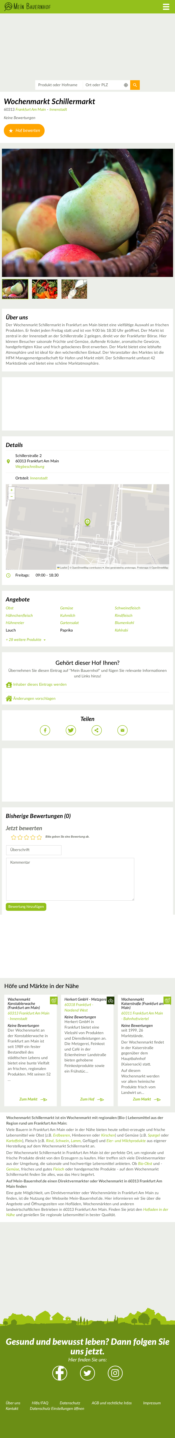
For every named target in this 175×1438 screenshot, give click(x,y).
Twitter (87, 1373)
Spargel (154, 1135)
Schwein (62, 1141)
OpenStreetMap (160, 567)
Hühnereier (15, 623)
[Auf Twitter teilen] (71, 730)
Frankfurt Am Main (31, 110)
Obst (9, 608)
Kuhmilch (67, 616)
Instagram (115, 1373)
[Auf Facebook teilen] (45, 730)
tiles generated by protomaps (120, 567)
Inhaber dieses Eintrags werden (40, 685)
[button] (87, 522)
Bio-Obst (145, 1164)
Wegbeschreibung (29, 467)
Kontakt (12, 1409)
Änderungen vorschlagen (34, 699)
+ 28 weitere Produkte (23, 640)
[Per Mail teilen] (122, 730)
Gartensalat (69, 623)
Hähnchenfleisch (19, 616)
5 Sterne (39, 837)
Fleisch (58, 1169)
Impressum (152, 1403)
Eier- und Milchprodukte (126, 1141)
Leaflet (63, 567)
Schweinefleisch (127, 608)
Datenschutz (70, 1403)
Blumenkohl (124, 623)
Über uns (13, 1403)
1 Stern (13, 837)
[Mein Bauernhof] (65, 6)
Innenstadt (58, 110)
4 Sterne (32, 837)
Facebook (60, 1373)
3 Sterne (26, 837)
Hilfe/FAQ (40, 1403)
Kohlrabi (121, 630)
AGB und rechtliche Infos (112, 1403)
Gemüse (66, 608)
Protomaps (143, 567)
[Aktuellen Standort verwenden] (126, 85)
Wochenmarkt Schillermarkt (49, 102)
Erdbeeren (61, 1135)
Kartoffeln (14, 1141)
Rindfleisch (124, 616)
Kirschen (108, 1135)
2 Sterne (20, 837)
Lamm (76, 1141)
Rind (50, 1141)
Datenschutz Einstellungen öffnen (57, 1409)
